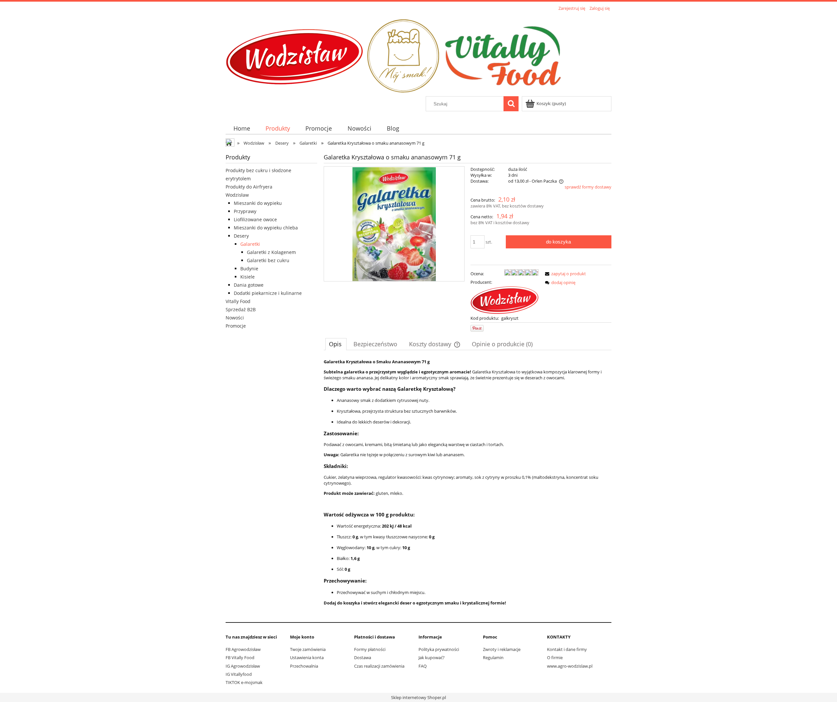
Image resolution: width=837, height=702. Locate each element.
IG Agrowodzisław (243, 666)
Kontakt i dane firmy (567, 649)
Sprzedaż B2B (241, 309)
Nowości (235, 318)
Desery (241, 236)
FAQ (422, 666)
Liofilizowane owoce (255, 219)
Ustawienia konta (307, 657)
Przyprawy (245, 211)
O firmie (555, 657)
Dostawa (362, 657)
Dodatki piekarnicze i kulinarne (268, 293)
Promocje (236, 326)
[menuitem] (242, 128)
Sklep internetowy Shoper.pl (418, 697)
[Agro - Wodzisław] (504, 299)
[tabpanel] (467, 487)
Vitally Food (238, 301)
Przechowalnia (304, 666)
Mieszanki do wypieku (258, 203)
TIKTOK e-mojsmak (244, 682)
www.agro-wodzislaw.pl (569, 666)
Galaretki (250, 244)
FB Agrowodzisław (243, 649)
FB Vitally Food (240, 657)
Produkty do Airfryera (249, 187)
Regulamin (493, 657)
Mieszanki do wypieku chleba (266, 228)
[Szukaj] (511, 103)
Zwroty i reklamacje (502, 649)
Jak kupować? (431, 657)
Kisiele (247, 277)
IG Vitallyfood (239, 674)
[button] (564, 274)
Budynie (249, 268)
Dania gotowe (249, 285)
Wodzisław (237, 195)
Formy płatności (369, 649)
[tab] (336, 344)
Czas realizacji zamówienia (379, 666)
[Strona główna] (396, 54)
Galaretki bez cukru (268, 260)
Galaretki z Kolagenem (271, 252)
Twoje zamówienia (308, 649)
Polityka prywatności (438, 649)
